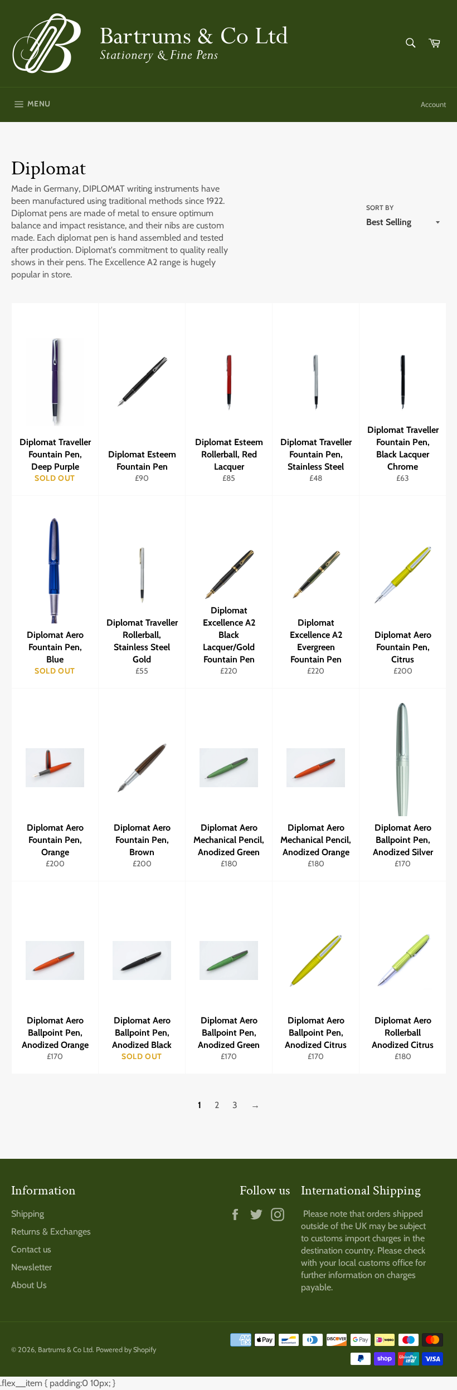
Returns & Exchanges (51, 1231)
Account (433, 104)
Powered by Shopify (126, 1349)
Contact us (31, 1249)
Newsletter (31, 1267)
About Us (29, 1285)
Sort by (379, 207)
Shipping (27, 1213)
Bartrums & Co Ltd (65, 1349)
